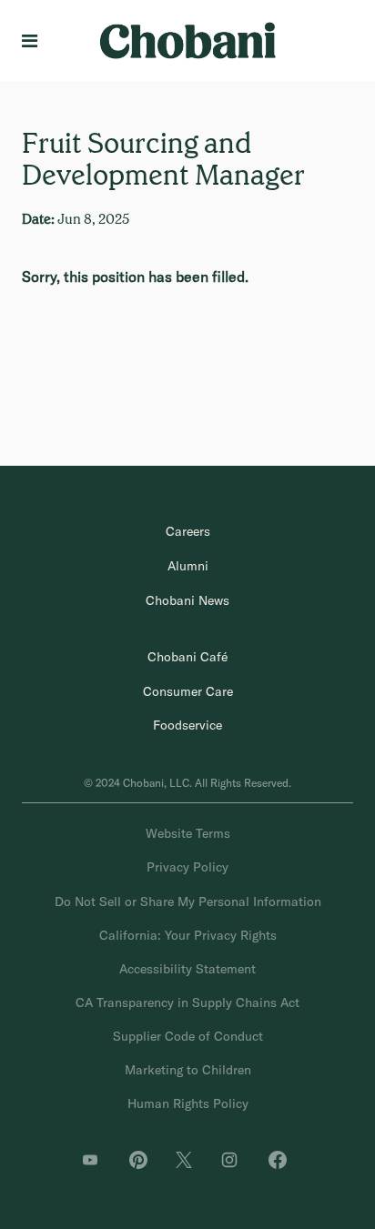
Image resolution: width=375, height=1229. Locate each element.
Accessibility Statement (187, 969)
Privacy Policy (187, 867)
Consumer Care (188, 691)
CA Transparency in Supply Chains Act (187, 1002)
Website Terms (188, 833)
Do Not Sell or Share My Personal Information (188, 901)
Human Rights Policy (187, 1103)
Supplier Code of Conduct (188, 1036)
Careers (188, 531)
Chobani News (187, 600)
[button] (33, 40)
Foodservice (187, 725)
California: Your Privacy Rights (188, 935)
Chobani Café (187, 656)
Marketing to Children (188, 1070)
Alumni (187, 565)
